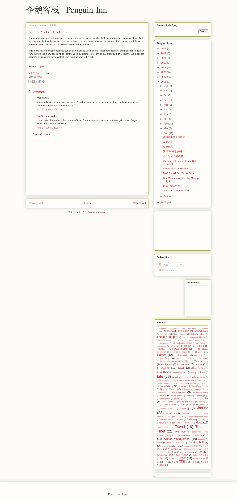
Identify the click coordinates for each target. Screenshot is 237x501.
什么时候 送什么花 (173, 156)
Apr (166, 123)
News (39, 76)
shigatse (186, 413)
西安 (173, 462)
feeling (200, 345)
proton (191, 402)
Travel (180, 427)
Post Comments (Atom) (94, 212)
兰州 (193, 449)
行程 (166, 462)
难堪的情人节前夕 (173, 185)
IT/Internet (163, 367)
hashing (174, 361)
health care (187, 361)
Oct (166, 95)
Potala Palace (167, 402)
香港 (162, 465)
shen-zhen (171, 413)
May (166, 119)
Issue (198, 364)
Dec (166, 85)
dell (204, 340)
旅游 (186, 455)
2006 (164, 81)
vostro (188, 436)
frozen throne (188, 352)
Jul (166, 109)
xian (177, 446)
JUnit (203, 368)
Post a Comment (41, 134)
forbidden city (162, 349)
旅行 (195, 455)
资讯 (195, 462)
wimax (159, 443)
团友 (179, 452)
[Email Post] (47, 73)
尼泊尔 (198, 452)
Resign (192, 405)
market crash (163, 383)
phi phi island (192, 398)
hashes (163, 361)
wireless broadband (175, 443)
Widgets (201, 439)
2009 (164, 67)
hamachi (190, 358)
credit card (179, 340)
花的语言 (168, 142)
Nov (166, 90)
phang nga (178, 398)
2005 (164, 202)
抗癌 (178, 455)
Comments (167, 270)
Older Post (139, 203)
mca (203, 383)
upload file (196, 432)
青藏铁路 (204, 462)
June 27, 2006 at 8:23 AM (49, 127)
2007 (164, 77)
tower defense (163, 427)
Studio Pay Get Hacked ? (48, 31)
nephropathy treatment (191, 389)
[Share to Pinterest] (43, 81)
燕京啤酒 (172, 458)
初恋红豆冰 (203, 449)
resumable (204, 405)
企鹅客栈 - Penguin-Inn (66, 9)
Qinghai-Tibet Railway (166, 405)
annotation (161, 328)
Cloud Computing (164, 340)
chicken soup (166, 337)
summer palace (166, 419)
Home (88, 203)
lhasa (202, 372)
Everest (175, 346)
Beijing (170, 330)
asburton (173, 328)
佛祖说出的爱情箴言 (174, 137)
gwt (162, 358)
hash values (203, 358)
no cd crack (176, 396)
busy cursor (179, 334)
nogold (41, 66)
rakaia (182, 405)
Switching (192, 419)
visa (180, 436)
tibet (199, 422)
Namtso (164, 389)
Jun (166, 114)
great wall (198, 355)
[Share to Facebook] (40, 81)
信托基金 (175, 449)
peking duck (165, 398)
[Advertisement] (87, 168)
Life (160, 376)
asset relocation (189, 328)
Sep (166, 100)
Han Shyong (43, 116)
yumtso (187, 446)
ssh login (179, 417)
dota (190, 343)
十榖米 (170, 452)
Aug (166, 104)
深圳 (162, 458)
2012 (164, 53)
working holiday (198, 442)
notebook (198, 396)
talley (203, 419)
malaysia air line (198, 377)
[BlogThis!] (33, 81)
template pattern (164, 423)
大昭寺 (188, 452)
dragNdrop (200, 343)
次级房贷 (204, 455)
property (180, 402)
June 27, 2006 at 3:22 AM (49, 109)
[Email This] (30, 81)
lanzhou (183, 372)
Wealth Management (177, 438)
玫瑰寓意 (168, 146)
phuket (205, 398)
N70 (206, 386)
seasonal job (185, 408)
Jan (166, 196)
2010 (164, 62)
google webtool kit (182, 355)
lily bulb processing (180, 377)
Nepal (175, 389)
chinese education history (194, 337)
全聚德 (185, 449)
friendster (174, 352)
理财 (183, 458)
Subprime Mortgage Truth (197, 417)
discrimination (179, 343)
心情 (168, 455)
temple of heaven (184, 423)
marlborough (179, 383)
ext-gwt (187, 346)
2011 (164, 58)
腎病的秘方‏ (198, 458)
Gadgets (201, 352)
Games (161, 355)
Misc (170, 386)
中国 (196, 446)
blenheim (164, 334)
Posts (164, 264)
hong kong (203, 361)
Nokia (188, 396)
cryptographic (193, 340)
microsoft (161, 386)
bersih (205, 331)
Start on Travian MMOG (176, 190)
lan (174, 372)
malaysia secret (184, 380)
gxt (169, 358)
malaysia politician (164, 380)
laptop (193, 372)
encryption (161, 346)
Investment (183, 364)
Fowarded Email (180, 349)
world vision (167, 446)
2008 (164, 72)
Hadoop (179, 358)
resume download (167, 409)
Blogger (124, 494)
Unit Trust (180, 431)
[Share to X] (37, 81)
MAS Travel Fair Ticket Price (178, 173)
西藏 (182, 461)
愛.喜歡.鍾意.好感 (172, 151)
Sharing (201, 408)
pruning (202, 402)
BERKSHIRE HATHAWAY (189, 331)
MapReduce (200, 380)
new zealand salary (200, 392)
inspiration (166, 364)
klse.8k (161, 372)
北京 (162, 452)
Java (180, 367)
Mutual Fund (196, 386)
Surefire (180, 419)
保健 (164, 449)
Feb (166, 133)
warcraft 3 (201, 435)
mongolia (182, 386)
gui (207, 355)
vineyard (170, 436)
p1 (207, 396)
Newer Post (36, 203)
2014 (164, 48)
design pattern (163, 343)
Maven (193, 383)
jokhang (194, 368)
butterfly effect (197, 334)
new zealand (178, 392)
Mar (166, 128)
